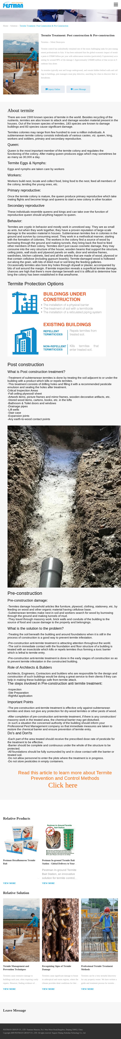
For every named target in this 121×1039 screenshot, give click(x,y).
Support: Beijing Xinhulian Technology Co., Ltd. (69, 1033)
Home (5, 26)
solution (13, 26)
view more (9, 883)
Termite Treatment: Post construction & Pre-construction (44, 26)
